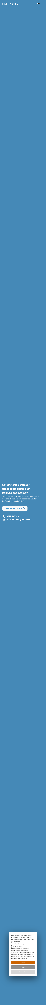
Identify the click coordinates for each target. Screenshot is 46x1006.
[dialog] (23, 954)
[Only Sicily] (13, 4)
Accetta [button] (23, 962)
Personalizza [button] (23, 972)
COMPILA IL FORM (14, 508)
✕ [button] (34, 935)
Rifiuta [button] (23, 967)
